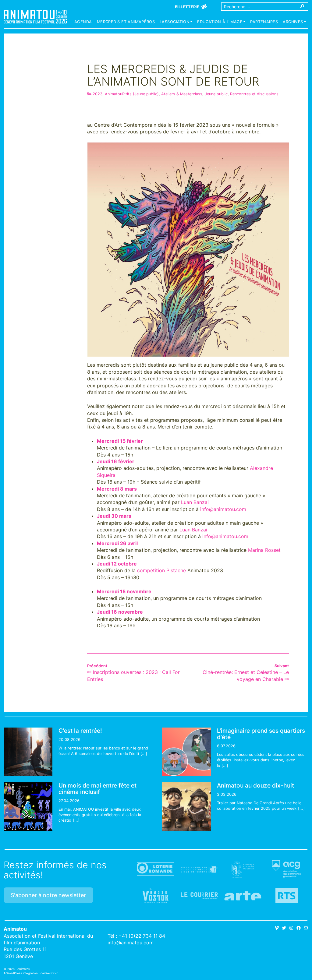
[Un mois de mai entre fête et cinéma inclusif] (28, 806)
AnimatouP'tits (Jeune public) (132, 94)
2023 (97, 94)
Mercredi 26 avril (117, 543)
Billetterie (187, 7)
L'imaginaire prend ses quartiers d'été (261, 734)
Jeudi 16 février (115, 461)
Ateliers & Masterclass (181, 94)
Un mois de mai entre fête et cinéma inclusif (97, 788)
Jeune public (216, 94)
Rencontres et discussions (254, 94)
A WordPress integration (21, 973)
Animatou (35, 16)
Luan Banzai (195, 502)
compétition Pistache (161, 570)
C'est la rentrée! (80, 730)
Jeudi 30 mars (114, 516)
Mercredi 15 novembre (124, 591)
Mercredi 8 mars (117, 489)
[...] (143, 753)
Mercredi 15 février (120, 441)
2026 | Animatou (18, 969)
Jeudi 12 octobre (117, 564)
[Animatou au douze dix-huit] (186, 806)
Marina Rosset (264, 550)
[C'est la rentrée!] (28, 752)
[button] (176, 22)
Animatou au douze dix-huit (255, 785)
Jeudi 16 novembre (120, 612)
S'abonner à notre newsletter (48, 895)
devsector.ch (49, 973)
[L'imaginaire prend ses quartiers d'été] (186, 752)
